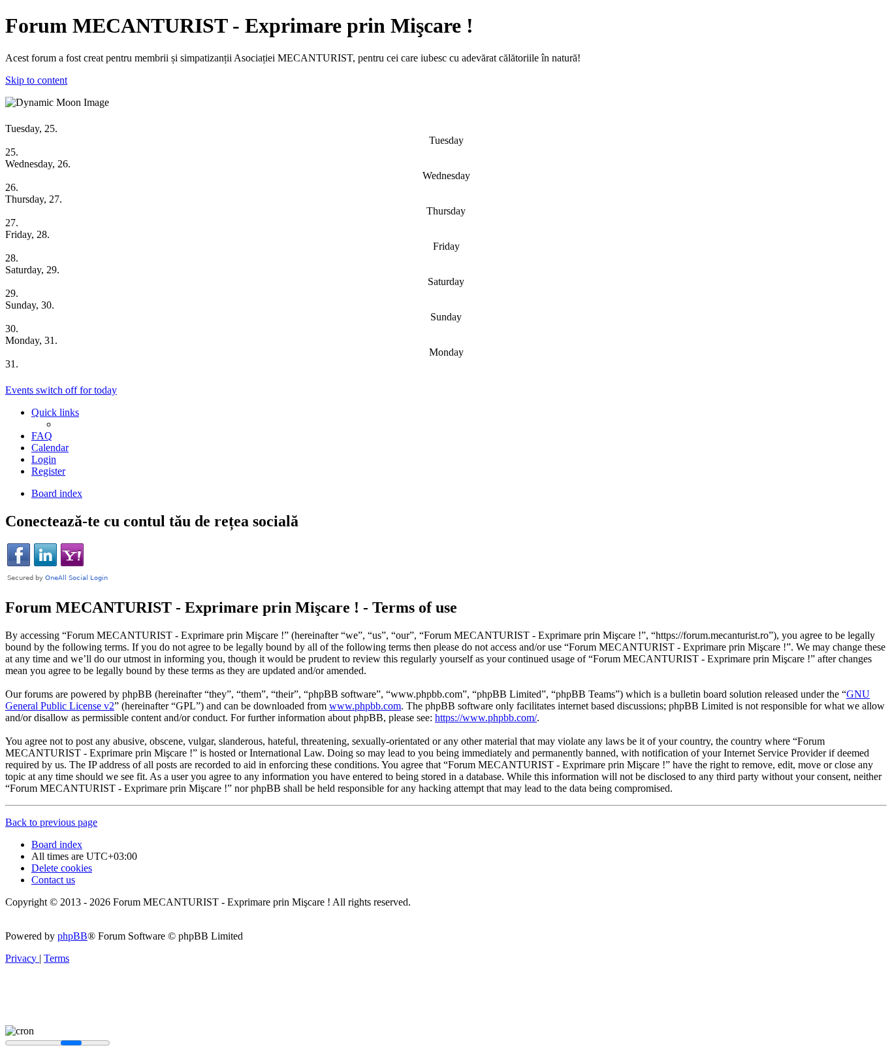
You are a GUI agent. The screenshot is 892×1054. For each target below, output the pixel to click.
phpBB (72, 936)
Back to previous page (51, 822)
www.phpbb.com (365, 705)
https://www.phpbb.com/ (486, 717)
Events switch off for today (61, 390)
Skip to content (36, 80)
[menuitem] (41, 435)
